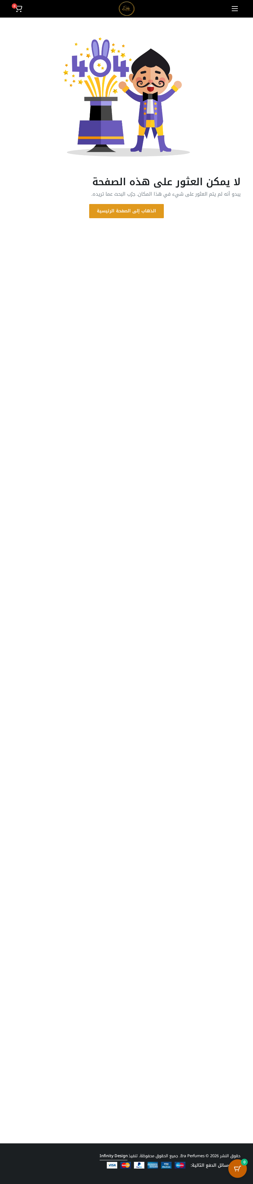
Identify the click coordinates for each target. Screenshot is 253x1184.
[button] (18, 8)
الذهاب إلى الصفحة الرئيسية (126, 211)
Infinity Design (114, 1156)
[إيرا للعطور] (126, 8)
